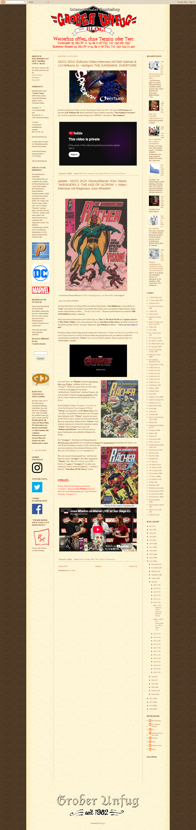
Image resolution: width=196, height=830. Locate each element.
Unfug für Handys (40, 450)
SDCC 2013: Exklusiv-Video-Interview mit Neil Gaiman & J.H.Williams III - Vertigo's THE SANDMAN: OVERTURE (97, 63)
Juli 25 (156, 595)
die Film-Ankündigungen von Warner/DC (97, 295)
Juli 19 (156, 637)
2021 (151, 533)
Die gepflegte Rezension (153, 360)
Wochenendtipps (154, 499)
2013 (151, 561)
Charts (151, 327)
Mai (153, 680)
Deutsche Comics (155, 354)
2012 (151, 698)
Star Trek (152, 453)
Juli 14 (156, 651)
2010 (151, 705)
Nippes (151, 433)
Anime (151, 311)
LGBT (151, 411)
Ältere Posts (133, 566)
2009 (151, 709)
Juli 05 (156, 665)
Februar (154, 690)
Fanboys (81, 559)
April (153, 683)
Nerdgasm (152, 430)
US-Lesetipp (99, 173)
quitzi (154, 749)
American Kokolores (156, 306)
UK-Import (153, 464)
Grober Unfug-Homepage (37, 76)
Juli (152, 582)
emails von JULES (155, 509)
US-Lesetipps (153, 473)
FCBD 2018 (153, 373)
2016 (151, 550)
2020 (151, 536)
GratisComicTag (154, 399)
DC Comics (153, 338)
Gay (150, 394)
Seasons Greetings (162, 199)
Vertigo (113, 173)
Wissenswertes (120, 173)
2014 (151, 557)
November (155, 567)
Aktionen (152, 303)
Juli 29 (156, 588)
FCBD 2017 (153, 370)
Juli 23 (156, 599)
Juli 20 (156, 633)
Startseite (98, 566)
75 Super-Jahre (154, 300)
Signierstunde (153, 450)
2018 (151, 543)
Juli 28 (156, 592)
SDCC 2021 (153, 442)
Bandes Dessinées (155, 317)
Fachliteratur (153, 385)
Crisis (151, 330)
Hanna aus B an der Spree (157, 734)
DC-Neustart (153, 346)
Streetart (152, 458)
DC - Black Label (155, 333)
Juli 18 (156, 640)
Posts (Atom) (70, 570)
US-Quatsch (153, 479)
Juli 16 (156, 644)
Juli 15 (156, 647)
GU (153, 729)
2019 (151, 540)
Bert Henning (156, 720)
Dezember (155, 564)
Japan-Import (153, 405)
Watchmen (152, 485)
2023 (151, 526)
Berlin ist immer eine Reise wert (156, 323)
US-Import (90, 173)
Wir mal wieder (154, 494)
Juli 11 (156, 655)
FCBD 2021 (153, 382)
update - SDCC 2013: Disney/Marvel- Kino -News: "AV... (158, 624)
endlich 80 (152, 514)
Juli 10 (156, 658)
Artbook (152, 314)
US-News (107, 173)
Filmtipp (87, 559)
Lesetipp (152, 414)
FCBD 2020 (153, 379)
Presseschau (153, 439)
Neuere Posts (63, 566)
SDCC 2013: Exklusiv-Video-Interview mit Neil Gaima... (157, 610)
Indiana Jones (153, 402)
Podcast (151, 436)
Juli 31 (156, 585)
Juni (153, 676)
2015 (151, 554)
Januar (153, 694)
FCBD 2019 (153, 376)
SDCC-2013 (82, 173)
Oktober (154, 571)
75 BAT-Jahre (153, 297)
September (155, 574)
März (153, 687)
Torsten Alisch (157, 745)
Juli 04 (156, 668)
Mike (153, 742)
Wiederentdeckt (154, 491)
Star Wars (152, 456)
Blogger (102, 823)
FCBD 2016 (153, 367)
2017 (151, 547)
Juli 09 (156, 661)
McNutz (154, 738)
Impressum (36, 80)
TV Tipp (152, 461)
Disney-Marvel (154, 364)
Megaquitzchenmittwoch (156, 426)
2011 (151, 702)
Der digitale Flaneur (156, 725)
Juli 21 (156, 602)
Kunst (151, 408)
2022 (151, 529)
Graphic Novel (154, 397)
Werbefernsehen (154, 488)
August (154, 578)
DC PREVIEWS (154, 343)
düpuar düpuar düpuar (156, 505)
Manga (151, 422)
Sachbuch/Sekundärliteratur (156, 446)
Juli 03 (156, 672)
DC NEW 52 (153, 341)
